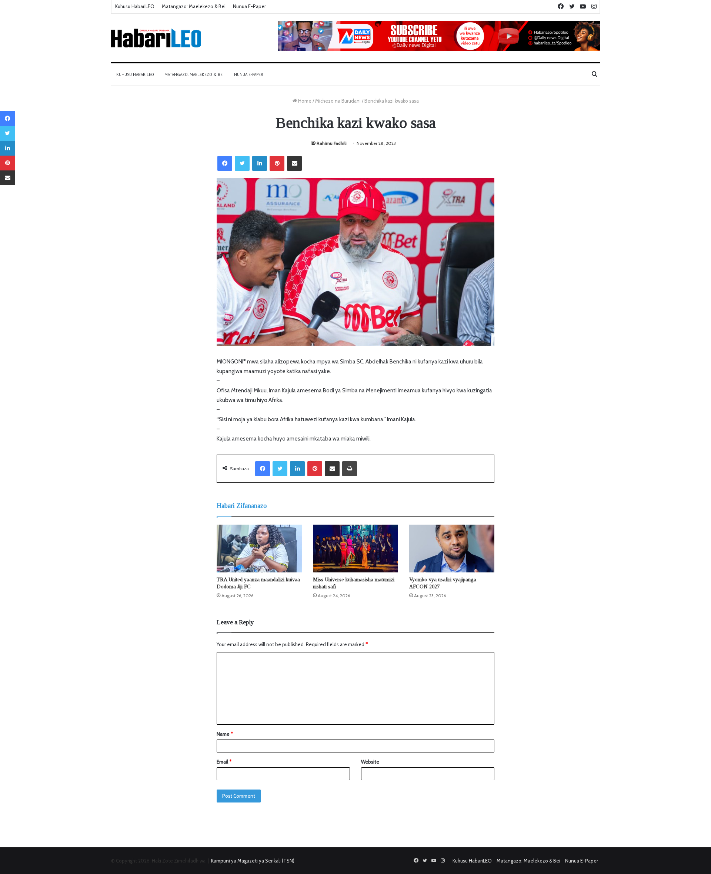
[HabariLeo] (156, 38)
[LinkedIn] (259, 163)
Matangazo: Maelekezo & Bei (194, 6)
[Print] (349, 468)
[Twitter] (242, 163)
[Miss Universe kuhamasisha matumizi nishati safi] (355, 549)
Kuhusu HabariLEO (134, 6)
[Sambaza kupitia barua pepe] (294, 163)
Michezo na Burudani (338, 101)
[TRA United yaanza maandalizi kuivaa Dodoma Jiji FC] (259, 549)
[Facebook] (224, 163)
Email (224, 762)
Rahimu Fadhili (332, 143)
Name (225, 734)
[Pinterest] (277, 163)
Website (370, 762)
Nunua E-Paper (249, 6)
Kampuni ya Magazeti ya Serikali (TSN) (252, 861)
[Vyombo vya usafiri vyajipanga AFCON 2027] (451, 549)
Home (304, 101)
